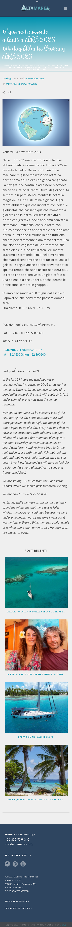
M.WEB (63, 924)
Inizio (7, 65)
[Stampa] (12, 91)
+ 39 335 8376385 (17, 839)
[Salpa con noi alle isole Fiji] (36, 707)
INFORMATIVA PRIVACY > (17, 901)
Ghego (8, 78)
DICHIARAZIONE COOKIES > (18, 908)
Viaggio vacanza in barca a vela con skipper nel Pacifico (37, 611)
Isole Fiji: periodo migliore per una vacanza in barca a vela (37, 799)
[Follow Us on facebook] (7, 864)
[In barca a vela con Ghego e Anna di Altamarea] (36, 644)
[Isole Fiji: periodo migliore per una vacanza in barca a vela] (36, 770)
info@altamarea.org (18, 844)
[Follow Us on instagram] (15, 864)
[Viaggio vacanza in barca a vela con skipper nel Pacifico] (36, 582)
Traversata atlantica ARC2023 (38, 65)
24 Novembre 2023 (34, 78)
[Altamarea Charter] (36, 7)
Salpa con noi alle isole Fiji (36, 737)
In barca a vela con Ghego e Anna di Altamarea (37, 674)
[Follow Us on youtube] (23, 864)
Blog (15, 65)
